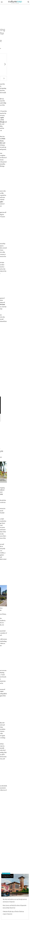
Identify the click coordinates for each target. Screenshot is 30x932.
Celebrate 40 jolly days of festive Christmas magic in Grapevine (13, 913)
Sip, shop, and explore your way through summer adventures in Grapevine (15, 900)
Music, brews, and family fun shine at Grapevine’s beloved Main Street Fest (14, 907)
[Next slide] (5, 64)
